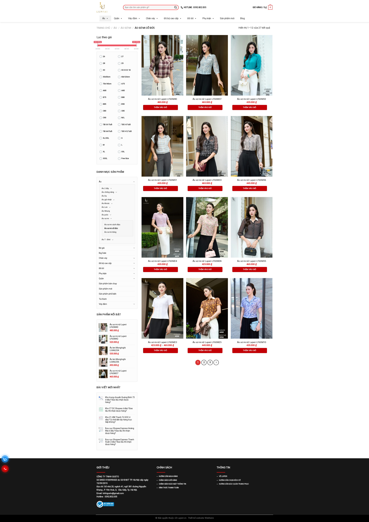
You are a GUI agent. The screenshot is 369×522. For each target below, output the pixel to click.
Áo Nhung (106, 211)
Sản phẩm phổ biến (107, 294)
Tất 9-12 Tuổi (126, 131)
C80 (104, 111)
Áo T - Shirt (106, 239)
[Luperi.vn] (108, 7)
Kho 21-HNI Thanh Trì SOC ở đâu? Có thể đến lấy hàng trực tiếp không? (118, 419)
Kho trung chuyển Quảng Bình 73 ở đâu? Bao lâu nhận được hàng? (120, 399)
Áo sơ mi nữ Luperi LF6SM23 (162, 342)
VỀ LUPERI (223, 476)
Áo (103, 18)
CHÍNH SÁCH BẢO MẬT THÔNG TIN (172, 484)
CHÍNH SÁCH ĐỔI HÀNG (168, 480)
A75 (123, 84)
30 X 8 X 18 (125, 70)
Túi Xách (103, 299)
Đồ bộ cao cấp (171, 18)
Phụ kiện (206, 18)
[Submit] (175, 7)
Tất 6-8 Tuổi (107, 131)
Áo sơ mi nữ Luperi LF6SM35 (251, 261)
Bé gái (102, 248)
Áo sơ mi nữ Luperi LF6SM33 (207, 180)
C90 (104, 117)
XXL (123, 152)
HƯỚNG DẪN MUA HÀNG (168, 476)
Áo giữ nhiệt (107, 200)
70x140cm (107, 84)
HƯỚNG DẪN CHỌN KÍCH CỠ (230, 480)
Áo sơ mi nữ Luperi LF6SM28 (207, 261)
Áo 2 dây (105, 188)
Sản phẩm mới (227, 18)
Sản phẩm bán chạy (108, 283)
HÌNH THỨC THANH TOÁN (169, 488)
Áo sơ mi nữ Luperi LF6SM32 (251, 99)
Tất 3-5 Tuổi (126, 124)
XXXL (105, 158)
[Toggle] (134, 181)
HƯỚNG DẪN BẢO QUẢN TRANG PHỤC (234, 484)
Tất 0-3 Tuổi (107, 124)
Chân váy (150, 18)
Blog (242, 18)
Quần (116, 18)
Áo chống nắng (108, 192)
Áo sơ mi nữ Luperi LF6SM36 (251, 180)
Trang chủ (103, 27)
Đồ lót (190, 18)
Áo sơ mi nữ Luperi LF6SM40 (162, 99)
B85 (104, 104)
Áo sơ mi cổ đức (111, 228)
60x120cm (125, 77)
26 (104, 56)
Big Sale (102, 253)
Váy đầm (132, 18)
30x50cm (106, 77)
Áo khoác (106, 203)
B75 (104, 97)
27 (122, 56)
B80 (123, 97)
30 (104, 70)
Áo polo (105, 215)
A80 (104, 90)
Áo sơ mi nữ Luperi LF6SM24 (162, 261)
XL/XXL (106, 138)
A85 (123, 90)
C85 (123, 111)
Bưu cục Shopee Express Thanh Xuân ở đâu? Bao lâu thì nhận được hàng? (119, 442)
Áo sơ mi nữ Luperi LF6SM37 (207, 99)
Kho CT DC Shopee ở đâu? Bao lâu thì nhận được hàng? (119, 409)
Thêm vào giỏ (160, 107)
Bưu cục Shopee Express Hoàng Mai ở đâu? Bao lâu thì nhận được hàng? (119, 430)
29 (122, 63)
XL (104, 152)
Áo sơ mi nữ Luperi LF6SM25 (207, 342)
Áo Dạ (104, 196)
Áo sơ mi (126, 27)
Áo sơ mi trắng (110, 232)
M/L (123, 117)
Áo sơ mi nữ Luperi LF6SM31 (162, 180)
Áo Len (105, 207)
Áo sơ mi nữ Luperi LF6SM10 (251, 342)
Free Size (125, 158)
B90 (123, 104)
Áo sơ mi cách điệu (112, 224)
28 (104, 63)
